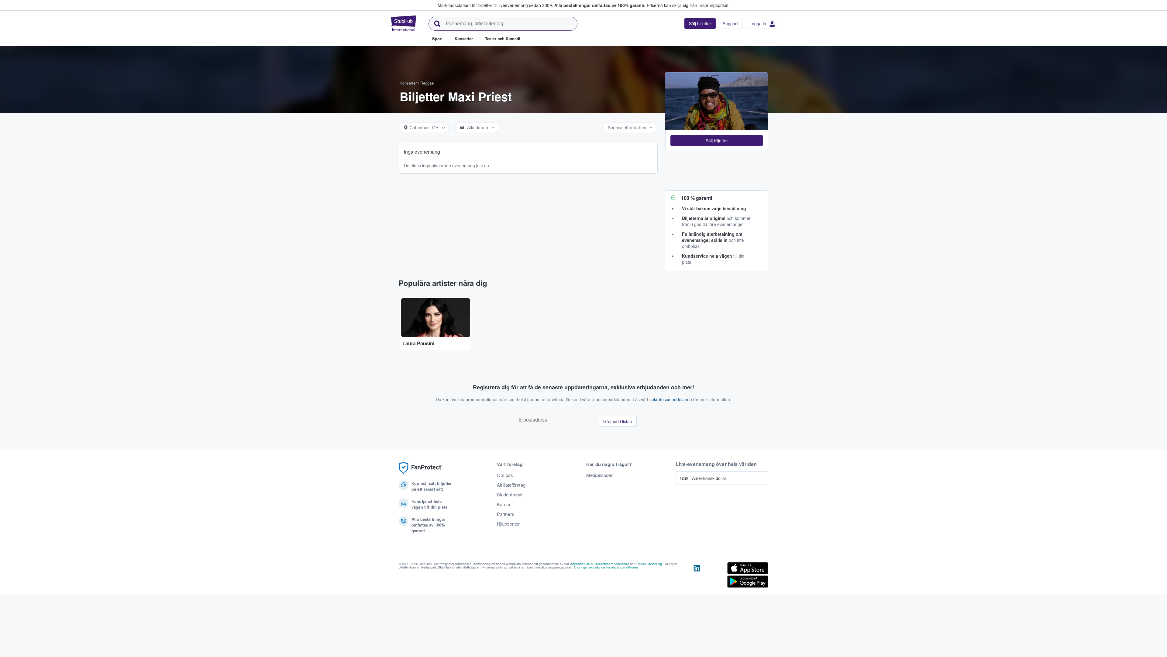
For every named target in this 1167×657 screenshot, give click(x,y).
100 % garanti (696, 197)
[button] (716, 140)
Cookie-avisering (649, 563)
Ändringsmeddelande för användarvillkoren (605, 567)
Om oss (505, 475)
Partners (505, 514)
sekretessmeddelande (670, 399)
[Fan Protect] (420, 468)
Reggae (427, 83)
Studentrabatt (510, 494)
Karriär (504, 504)
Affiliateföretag (511, 484)
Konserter (408, 83)
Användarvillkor (582, 563)
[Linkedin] (697, 576)
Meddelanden (600, 475)
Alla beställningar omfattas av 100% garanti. (599, 5)
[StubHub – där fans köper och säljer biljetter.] (403, 23)
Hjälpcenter (508, 523)
